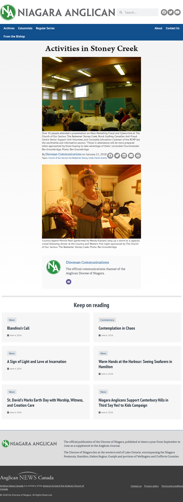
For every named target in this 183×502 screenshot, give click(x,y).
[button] (110, 156)
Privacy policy (151, 486)
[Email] (68, 281)
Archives (9, 28)
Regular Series (45, 28)
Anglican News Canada (11, 486)
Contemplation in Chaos (117, 328)
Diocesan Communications (63, 154)
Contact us (136, 486)
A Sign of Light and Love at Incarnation (36, 361)
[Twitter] (170, 12)
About (158, 28)
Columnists (25, 28)
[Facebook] (164, 12)
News (12, 319)
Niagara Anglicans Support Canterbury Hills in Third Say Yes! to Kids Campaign (133, 402)
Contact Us (172, 28)
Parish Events (101, 158)
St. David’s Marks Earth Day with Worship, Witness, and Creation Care (45, 402)
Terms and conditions (172, 486)
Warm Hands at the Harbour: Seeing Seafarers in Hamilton (135, 364)
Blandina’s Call (18, 328)
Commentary (107, 319)
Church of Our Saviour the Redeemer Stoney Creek (71, 158)
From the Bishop (14, 36)
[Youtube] (177, 12)
